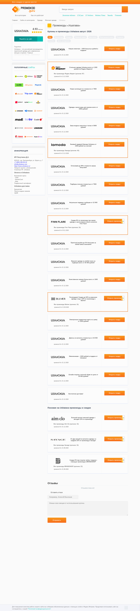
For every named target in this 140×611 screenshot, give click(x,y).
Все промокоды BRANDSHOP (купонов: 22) (68, 466)
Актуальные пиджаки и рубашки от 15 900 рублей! (83, 203)
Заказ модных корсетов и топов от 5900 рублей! (83, 126)
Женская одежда (50, 20)
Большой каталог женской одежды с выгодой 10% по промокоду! (83, 418)
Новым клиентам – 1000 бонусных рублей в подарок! (83, 49)
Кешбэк (51, 41)
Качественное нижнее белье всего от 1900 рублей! (83, 280)
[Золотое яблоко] (19, 76)
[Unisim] (38, 128)
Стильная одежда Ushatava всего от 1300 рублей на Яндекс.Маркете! (83, 68)
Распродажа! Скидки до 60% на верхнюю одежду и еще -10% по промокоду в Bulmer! (83, 298)
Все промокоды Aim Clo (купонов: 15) (66, 424)
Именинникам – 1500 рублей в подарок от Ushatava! (83, 357)
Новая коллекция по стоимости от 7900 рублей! (83, 89)
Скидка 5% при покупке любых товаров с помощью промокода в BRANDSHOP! (83, 461)
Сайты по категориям (27, 20)
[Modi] (19, 119)
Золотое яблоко (68, 15)
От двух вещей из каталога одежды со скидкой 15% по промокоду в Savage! (83, 439)
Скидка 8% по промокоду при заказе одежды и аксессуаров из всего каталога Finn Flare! (83, 221)
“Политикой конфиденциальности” (39, 609)
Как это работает (37, 15)
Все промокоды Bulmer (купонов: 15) (66, 304)
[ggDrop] (38, 111)
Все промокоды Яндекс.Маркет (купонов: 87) (69, 73)
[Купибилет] (28, 102)
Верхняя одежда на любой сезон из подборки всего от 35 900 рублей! (83, 261)
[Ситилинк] (28, 137)
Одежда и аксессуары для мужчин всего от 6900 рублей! (83, 108)
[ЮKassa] (28, 111)
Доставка (92, 37)
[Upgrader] (19, 111)
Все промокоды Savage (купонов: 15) (66, 445)
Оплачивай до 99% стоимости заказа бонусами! (83, 166)
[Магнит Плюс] (38, 76)
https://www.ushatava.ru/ (22, 166)
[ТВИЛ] (19, 137)
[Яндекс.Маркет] (38, 94)
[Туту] (28, 119)
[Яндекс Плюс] (38, 137)
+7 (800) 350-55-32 (20, 162)
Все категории (20, 15)
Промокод (59, 37)
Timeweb (118, 15)
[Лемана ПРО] (38, 102)
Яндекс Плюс (100, 15)
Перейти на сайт (25, 39)
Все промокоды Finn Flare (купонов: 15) (67, 227)
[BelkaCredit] (19, 94)
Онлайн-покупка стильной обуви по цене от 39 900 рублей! (83, 375)
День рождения (64, 41)
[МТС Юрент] (19, 102)
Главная (15, 20)
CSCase (80, 15)
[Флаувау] (28, 128)
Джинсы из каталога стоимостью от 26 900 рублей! (83, 338)
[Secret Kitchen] (19, 128)
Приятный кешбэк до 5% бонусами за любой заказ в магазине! (83, 243)
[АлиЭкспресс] (28, 85)
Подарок (120, 37)
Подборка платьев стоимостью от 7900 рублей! (83, 185)
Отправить (57, 520)
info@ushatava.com (20, 164)
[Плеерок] (38, 85)
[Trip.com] (28, 94)
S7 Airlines (89, 15)
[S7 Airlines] (28, 76)
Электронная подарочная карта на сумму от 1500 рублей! (83, 320)
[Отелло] (19, 85)
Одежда (40, 20)
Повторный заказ (106, 37)
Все (50, 37)
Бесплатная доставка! (75, 394)
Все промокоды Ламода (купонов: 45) (66, 150)
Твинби (110, 15)
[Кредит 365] (38, 119)
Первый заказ (80, 37)
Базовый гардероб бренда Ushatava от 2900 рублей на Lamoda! (83, 145)
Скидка (69, 37)
